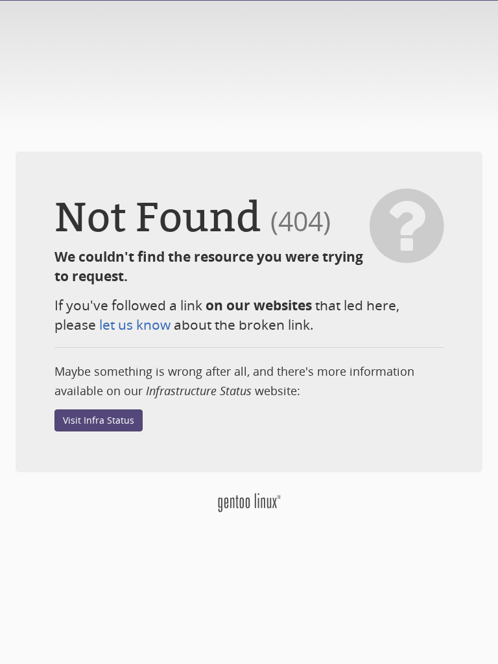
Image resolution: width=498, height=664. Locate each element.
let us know (135, 324)
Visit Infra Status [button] (98, 420)
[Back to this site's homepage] (249, 502)
